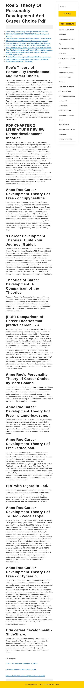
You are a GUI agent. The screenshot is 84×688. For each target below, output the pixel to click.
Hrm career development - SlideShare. (19, 61)
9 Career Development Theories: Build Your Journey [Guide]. (27, 41)
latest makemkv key (66, 48)
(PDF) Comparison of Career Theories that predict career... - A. (28, 45)
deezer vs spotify (65, 139)
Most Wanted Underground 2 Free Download (67, 129)
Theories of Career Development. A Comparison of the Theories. (28, 43)
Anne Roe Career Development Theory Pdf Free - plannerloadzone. (29, 50)
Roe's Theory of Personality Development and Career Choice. (27, 31)
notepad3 (62, 53)
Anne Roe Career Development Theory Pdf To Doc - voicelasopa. (28, 57)
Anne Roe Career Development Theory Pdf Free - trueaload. (27, 52)
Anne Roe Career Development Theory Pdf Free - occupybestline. (29, 38)
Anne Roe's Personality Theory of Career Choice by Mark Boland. (28, 48)
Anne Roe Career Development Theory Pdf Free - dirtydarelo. (27, 59)
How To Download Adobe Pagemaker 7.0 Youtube (25, 676)
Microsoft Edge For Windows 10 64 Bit (21, 669)
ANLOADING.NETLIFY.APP (49, 684)
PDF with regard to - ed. (14, 54)
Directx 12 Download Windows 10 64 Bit (22, 663)
